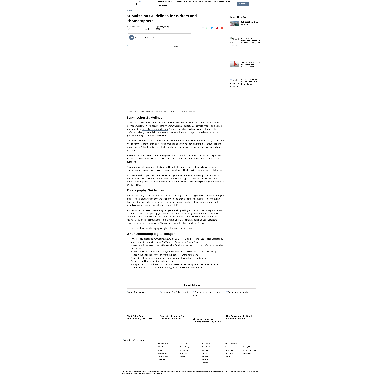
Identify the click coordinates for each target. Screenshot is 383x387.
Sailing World (229, 350)
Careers (182, 356)
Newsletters (219, 2)
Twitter (204, 353)
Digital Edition (162, 353)
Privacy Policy (184, 347)
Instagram (205, 359)
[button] (202, 28)
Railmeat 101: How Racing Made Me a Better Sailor (249, 82)
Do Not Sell (161, 359)
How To (130, 10)
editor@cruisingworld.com (155, 129)
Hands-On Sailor (190, 2)
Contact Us (183, 353)
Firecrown (242, 371)
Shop (228, 2)
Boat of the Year (165, 2)
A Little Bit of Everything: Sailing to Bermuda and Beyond (250, 40)
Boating (227, 347)
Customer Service (163, 356)
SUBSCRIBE (243, 4)
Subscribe (161, 347)
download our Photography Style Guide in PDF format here (163, 228)
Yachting (227, 356)
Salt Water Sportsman (249, 350)
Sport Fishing (229, 353)
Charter (208, 2)
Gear (201, 2)
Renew (160, 350)
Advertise (163, 6)
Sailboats (178, 2)
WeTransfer (167, 132)
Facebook (205, 350)
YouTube (205, 362)
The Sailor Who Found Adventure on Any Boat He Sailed (250, 64)
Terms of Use (184, 350)
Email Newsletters (207, 347)
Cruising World (247, 347)
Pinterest (205, 356)
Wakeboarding (247, 353)
